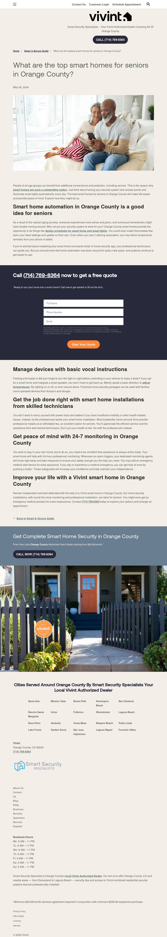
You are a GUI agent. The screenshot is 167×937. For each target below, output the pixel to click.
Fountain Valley (127, 729)
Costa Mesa (79, 723)
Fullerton (78, 712)
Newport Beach (104, 723)
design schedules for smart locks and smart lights (76, 231)
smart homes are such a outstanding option (40, 190)
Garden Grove (58, 729)
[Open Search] (148, 4)
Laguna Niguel (104, 729)
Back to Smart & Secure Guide (35, 518)
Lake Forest (34, 729)
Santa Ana (34, 701)
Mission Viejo (58, 701)
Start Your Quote (83, 344)
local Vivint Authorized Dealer (83, 876)
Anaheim (56, 723)
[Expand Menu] (57, 15)
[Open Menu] (14, 4)
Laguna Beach (127, 712)
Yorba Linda (125, 723)
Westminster (103, 712)
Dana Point (34, 723)
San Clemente (126, 701)
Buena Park (79, 701)
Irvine (54, 712)
